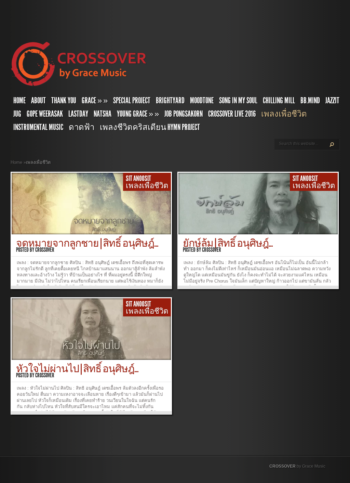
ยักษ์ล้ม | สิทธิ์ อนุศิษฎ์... (228, 243)
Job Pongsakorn (183, 114)
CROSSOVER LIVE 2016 (232, 114)
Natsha (102, 114)
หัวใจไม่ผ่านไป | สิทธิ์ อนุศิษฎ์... (77, 369)
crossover (44, 249)
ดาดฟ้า (81, 127)
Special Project (131, 100)
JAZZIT (332, 100)
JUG (17, 114)
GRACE (95, 100)
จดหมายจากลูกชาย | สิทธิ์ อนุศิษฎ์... (87, 243)
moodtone (202, 100)
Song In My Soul (238, 100)
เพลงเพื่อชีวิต (284, 114)
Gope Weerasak (45, 114)
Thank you (63, 100)
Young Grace (138, 114)
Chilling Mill (279, 100)
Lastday (78, 114)
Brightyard (170, 100)
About (38, 100)
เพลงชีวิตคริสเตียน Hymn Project (150, 127)
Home (19, 100)
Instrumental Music (38, 127)
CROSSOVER (282, 466)
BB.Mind (310, 100)
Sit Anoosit (139, 178)
